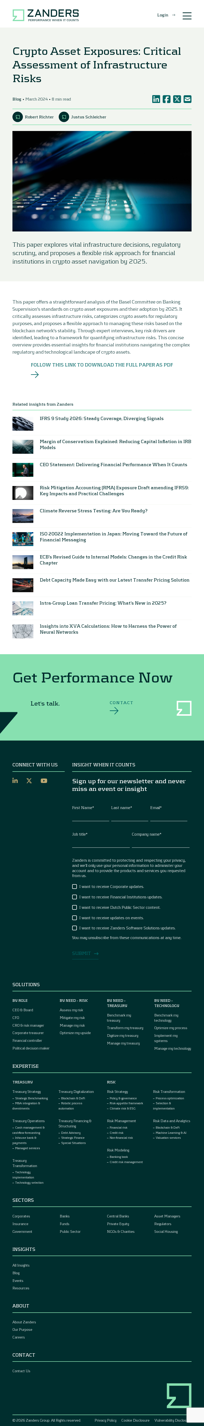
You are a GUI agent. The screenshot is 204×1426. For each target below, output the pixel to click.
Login (162, 14)
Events (17, 1280)
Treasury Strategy (26, 1091)
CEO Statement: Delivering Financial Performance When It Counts (113, 464)
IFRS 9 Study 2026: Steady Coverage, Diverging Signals (102, 418)
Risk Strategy (117, 1091)
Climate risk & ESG (123, 1108)
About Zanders (24, 1322)
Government (22, 1231)
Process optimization (170, 1098)
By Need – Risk (74, 1000)
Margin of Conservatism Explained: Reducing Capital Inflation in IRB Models (115, 444)
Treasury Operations (28, 1121)
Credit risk (116, 1132)
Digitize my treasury (122, 1035)
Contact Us (21, 1371)
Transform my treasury (125, 1028)
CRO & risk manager (28, 1025)
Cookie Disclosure (135, 1420)
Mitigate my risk (72, 1017)
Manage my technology (172, 1048)
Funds (64, 1224)
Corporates (21, 1216)
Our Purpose (22, 1329)
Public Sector (70, 1231)
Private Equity (118, 1224)
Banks (65, 1216)
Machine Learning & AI (171, 1132)
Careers (18, 1337)
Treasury (22, 1082)
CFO (15, 1017)
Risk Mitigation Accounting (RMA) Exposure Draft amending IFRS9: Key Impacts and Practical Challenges (114, 490)
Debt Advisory (71, 1132)
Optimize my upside (75, 1033)
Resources (20, 1288)
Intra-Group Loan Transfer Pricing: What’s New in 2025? (103, 603)
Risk (111, 1082)
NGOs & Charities (121, 1231)
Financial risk (118, 1127)
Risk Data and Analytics (171, 1121)
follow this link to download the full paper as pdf (102, 364)
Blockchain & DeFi (73, 1098)
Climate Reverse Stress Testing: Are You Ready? (94, 510)
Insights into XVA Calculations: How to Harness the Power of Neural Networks (108, 629)
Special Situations (73, 1142)
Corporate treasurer (28, 1033)
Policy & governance (123, 1098)
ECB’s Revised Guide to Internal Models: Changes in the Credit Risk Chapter (113, 559)
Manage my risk (72, 1025)
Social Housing (166, 1231)
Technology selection (29, 1182)
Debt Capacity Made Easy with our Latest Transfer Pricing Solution (115, 580)
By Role (20, 1000)
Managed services (27, 1148)
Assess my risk (71, 1010)
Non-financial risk (121, 1137)
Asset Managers (167, 1216)
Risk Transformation (169, 1091)
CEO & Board (22, 1010)
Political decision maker (31, 1048)
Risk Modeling (118, 1150)
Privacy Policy (105, 1420)
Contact (122, 702)
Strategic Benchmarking (31, 1098)
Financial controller (27, 1040)
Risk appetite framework (126, 1103)
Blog (15, 1273)
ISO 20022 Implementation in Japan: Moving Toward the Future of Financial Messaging (113, 536)
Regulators (162, 1224)
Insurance (20, 1224)
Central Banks (118, 1216)
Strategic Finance (73, 1137)
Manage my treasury (123, 1043)
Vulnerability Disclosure (173, 1420)
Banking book (119, 1156)
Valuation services (168, 1137)
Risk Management (121, 1121)
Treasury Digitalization (76, 1091)
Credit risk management (126, 1162)
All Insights (21, 1265)
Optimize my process (170, 1028)
